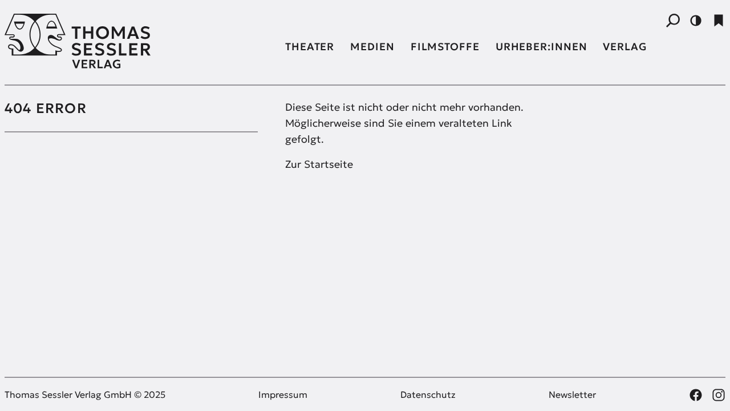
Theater (309, 46)
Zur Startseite (319, 164)
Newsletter (572, 394)
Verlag (625, 46)
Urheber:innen (541, 46)
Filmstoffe (445, 46)
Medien (372, 46)
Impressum (282, 394)
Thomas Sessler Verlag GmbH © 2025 (85, 394)
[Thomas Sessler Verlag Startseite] (131, 41)
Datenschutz (428, 394)
